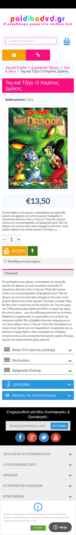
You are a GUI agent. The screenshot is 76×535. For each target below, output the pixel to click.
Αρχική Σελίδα (16, 67)
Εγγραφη (59, 426)
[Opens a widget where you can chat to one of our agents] (60, 527)
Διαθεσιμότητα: (15, 99)
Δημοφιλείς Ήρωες (45, 67)
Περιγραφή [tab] (11, 273)
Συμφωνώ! (38, 528)
